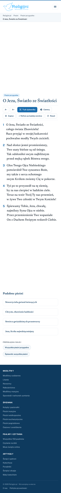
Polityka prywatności (18, 488)
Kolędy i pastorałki (11, 407)
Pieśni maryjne (9, 411)
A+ (13, 110)
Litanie (6, 380)
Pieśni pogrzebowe (11, 423)
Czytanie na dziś (10, 443)
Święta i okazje (9, 470)
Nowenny (7, 383)
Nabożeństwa (9, 387)
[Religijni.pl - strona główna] (16, 6)
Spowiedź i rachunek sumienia (16, 395)
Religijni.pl (7, 15)
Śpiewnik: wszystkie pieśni (16, 354)
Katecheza (7, 463)
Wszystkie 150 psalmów (13, 439)
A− (6, 110)
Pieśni (15, 15)
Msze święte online (11, 447)
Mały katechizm (10, 475)
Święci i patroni (9, 459)
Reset (51, 116)
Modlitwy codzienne (12, 375)
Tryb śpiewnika (27, 109)
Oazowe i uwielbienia (12, 427)
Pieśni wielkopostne (12, 415)
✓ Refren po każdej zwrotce (30, 116)
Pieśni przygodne (27, 15)
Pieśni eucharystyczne (13, 419)
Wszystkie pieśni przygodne (17, 347)
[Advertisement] (30, 59)
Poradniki (7, 467)
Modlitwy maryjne (11, 391)
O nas (5, 488)
